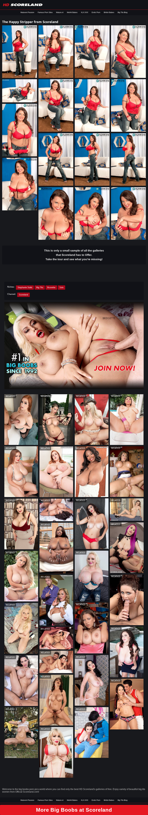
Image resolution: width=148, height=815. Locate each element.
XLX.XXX (84, 12)
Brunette (51, 287)
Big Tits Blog (122, 12)
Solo (61, 287)
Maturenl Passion (27, 12)
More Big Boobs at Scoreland (74, 810)
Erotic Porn (96, 12)
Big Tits (39, 287)
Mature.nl (59, 12)
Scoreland (23, 294)
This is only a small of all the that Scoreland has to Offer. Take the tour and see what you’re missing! (74, 255)
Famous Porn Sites (45, 12)
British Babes (109, 12)
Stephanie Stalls (25, 287)
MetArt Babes (72, 12)
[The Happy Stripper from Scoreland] (19, 51)
